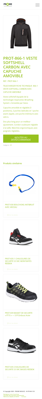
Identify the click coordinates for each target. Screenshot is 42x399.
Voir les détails (13, 215)
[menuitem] (35, 5)
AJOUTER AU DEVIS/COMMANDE (21, 138)
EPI (11, 145)
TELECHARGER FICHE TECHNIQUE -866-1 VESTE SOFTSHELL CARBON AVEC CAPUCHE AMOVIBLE (20, 89)
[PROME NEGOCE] (17, 4)
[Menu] (35, 5)
